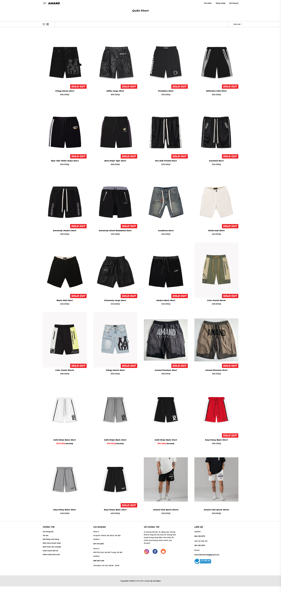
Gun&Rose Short (166, 231)
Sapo (158, 581)
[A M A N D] (54, 3)
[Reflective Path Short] (216, 61)
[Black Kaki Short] (65, 270)
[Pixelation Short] (166, 61)
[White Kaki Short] (216, 200)
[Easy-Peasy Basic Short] (216, 410)
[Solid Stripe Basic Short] (65, 410)
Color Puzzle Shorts (216, 300)
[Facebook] (155, 551)
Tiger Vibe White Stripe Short (65, 161)
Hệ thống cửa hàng (51, 539)
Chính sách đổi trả (50, 551)
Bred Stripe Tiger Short (115, 161)
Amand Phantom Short (166, 370)
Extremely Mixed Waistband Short (115, 231)
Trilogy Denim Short (64, 91)
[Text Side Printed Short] (166, 130)
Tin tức (46, 535)
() (233, 3)
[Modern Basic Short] (166, 270)
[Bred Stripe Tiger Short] (115, 130)
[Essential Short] (216, 130)
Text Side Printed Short (166, 161)
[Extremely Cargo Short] (115, 270)
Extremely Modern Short (64, 231)
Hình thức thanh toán (52, 543)
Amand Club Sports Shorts (165, 510)
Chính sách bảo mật (51, 555)
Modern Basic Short (165, 300)
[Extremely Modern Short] (65, 200)
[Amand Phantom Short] (166, 340)
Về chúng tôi (48, 532)
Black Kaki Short (65, 300)
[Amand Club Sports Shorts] (166, 479)
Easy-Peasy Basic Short (216, 440)
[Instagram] (146, 552)
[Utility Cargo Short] (115, 61)
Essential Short (216, 161)
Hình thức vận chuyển (52, 547)
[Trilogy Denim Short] (65, 61)
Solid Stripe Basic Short (64, 440)
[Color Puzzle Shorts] (216, 270)
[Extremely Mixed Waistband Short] (115, 200)
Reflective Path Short (216, 91)
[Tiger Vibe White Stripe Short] (65, 130)
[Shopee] (163, 551)
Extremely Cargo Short (115, 300)
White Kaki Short (216, 231)
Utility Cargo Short (115, 91)
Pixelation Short (166, 91)
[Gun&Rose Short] (166, 200)
